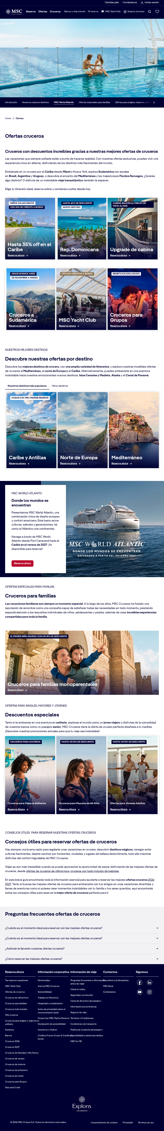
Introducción (11, 102)
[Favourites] (157, 11)
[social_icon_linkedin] (149, 982)
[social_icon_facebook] (140, 982)
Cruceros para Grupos (126, 318)
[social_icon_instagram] (149, 992)
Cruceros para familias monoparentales (52, 684)
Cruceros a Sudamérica (22, 318)
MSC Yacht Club (77, 320)
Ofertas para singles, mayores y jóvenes (134, 102)
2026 (151, 880)
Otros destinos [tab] (60, 386)
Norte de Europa (79, 457)
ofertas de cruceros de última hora (47, 871)
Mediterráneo (126, 457)
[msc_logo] (13, 11)
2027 (8, 884)
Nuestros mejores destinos (35, 102)
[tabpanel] (82, 431)
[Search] (149, 11)
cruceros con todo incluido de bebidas (94, 871)
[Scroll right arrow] (154, 102)
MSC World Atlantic (64, 102)
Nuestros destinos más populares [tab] (27, 386)
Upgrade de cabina (131, 249)
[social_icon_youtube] (140, 992)
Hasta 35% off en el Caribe (29, 247)
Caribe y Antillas (27, 457)
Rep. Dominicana (79, 249)
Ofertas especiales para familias (94, 102)
